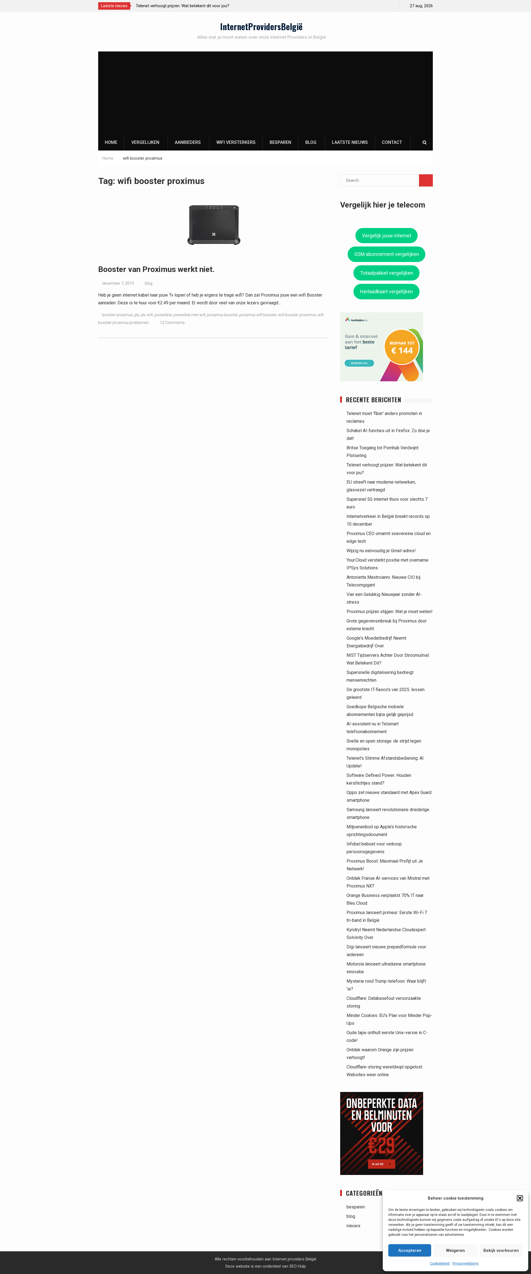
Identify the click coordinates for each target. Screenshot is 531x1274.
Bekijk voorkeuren (501, 1250)
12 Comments (172, 322)
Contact (392, 142)
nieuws (353, 1225)
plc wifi (147, 315)
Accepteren (409, 1250)
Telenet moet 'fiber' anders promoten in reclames (193, 5)
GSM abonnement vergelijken (386, 254)
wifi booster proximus (297, 315)
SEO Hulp (297, 1266)
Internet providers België (294, 1259)
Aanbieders (188, 142)
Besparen (280, 142)
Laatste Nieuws (350, 142)
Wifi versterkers (236, 142)
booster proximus (117, 315)
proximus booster (222, 315)
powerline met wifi (189, 315)
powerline (163, 315)
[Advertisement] (265, 93)
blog (148, 283)
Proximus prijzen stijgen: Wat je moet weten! (390, 611)
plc (136, 315)
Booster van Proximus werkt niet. (156, 269)
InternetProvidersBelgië (261, 26)
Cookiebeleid (440, 1263)
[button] (520, 1198)
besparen (356, 1207)
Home (111, 142)
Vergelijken (145, 142)
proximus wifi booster (258, 315)
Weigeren (455, 1250)
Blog (310, 142)
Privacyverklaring (465, 1263)
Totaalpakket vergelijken (386, 273)
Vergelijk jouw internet (386, 235)
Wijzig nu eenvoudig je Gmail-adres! (381, 550)
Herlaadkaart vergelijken (386, 291)
